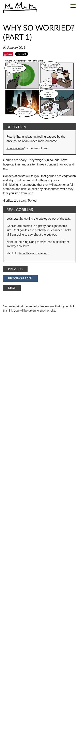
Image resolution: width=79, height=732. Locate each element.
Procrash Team (20, 278)
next (12, 287)
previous (15, 269)
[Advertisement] (39, 355)
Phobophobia (15, 148)
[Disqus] (39, 453)
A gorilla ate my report (33, 253)
